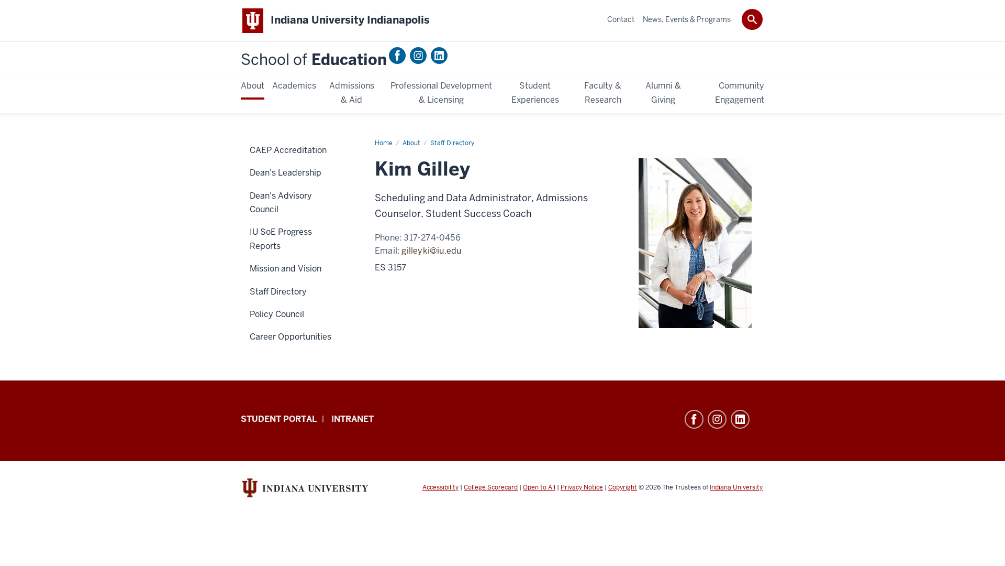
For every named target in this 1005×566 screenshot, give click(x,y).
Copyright (622, 487)
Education (314, 60)
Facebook (397, 55)
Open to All (539, 487)
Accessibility (440, 487)
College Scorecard (491, 487)
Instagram (418, 55)
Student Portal (279, 418)
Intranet (352, 418)
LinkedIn (439, 55)
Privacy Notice (582, 487)
